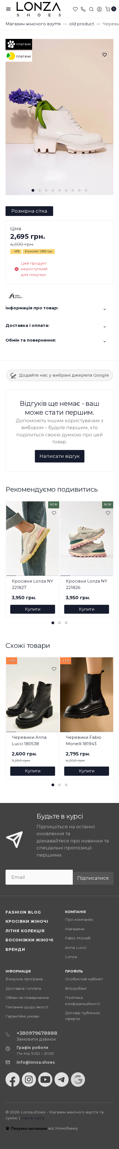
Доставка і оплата (23, 988)
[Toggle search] (91, 9)
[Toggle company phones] (83, 9)
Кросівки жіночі (27, 921)
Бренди (15, 949)
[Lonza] (39, 9)
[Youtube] (45, 1079)
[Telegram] (62, 1079)
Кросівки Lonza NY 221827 (32, 584)
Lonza (71, 956)
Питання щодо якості (27, 1007)
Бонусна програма (24, 979)
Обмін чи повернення (27, 997)
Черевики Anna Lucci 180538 (29, 740)
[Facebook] (13, 1079)
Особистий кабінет (84, 979)
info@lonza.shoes (36, 1062)
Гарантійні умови (22, 1016)
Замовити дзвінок (36, 1039)
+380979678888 (37, 1033)
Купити (32, 609)
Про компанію (79, 919)
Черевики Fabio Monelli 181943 (83, 740)
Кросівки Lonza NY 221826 (86, 584)
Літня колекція (25, 931)
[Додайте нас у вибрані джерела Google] (78, 1079)
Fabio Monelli (77, 938)
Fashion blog (23, 912)
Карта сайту (33, 1118)
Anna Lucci (75, 947)
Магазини (74, 929)
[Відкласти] (53, 513)
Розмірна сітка (29, 211)
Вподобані (75, 988)
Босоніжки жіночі (29, 940)
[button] (33, 190)
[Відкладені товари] (76, 9)
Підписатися (93, 878)
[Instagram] (29, 1079)
